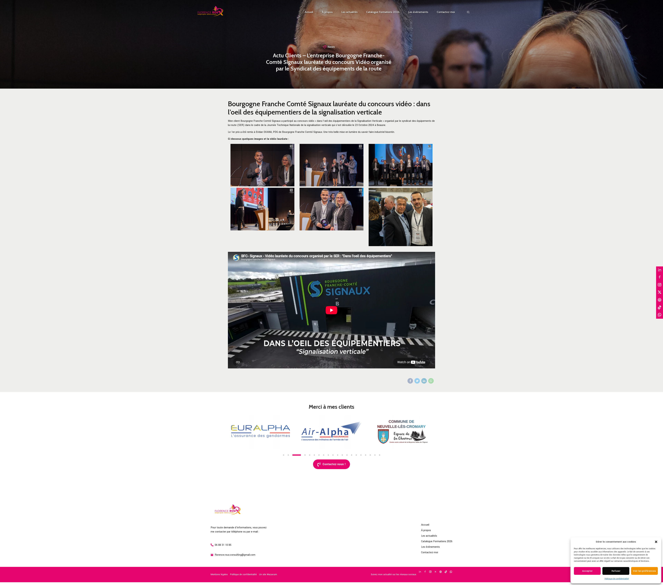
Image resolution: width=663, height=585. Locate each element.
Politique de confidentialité (617, 578)
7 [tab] (319, 455)
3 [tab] (293, 455)
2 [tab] (288, 455)
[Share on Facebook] (410, 381)
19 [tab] (375, 455)
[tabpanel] (260, 432)
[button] (656, 542)
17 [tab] (365, 455)
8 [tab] (323, 455)
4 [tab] (297, 455)
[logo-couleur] (239, 510)
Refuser (616, 571)
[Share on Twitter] (417, 381)
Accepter (587, 571)
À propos (327, 12)
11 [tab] (337, 455)
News (331, 47)
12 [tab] (342, 455)
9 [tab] (328, 455)
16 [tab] (361, 455)
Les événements (418, 12)
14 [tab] (351, 455)
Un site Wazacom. (268, 574)
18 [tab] (370, 455)
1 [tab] (283, 455)
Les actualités (349, 12)
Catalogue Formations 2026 (383, 12)
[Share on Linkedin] (424, 381)
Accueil (309, 12)
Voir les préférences (644, 571)
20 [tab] (379, 455)
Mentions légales (219, 574)
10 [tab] (333, 455)
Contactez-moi (446, 12)
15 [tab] (356, 455)
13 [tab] (347, 455)
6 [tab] (314, 455)
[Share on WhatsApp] (431, 381)
